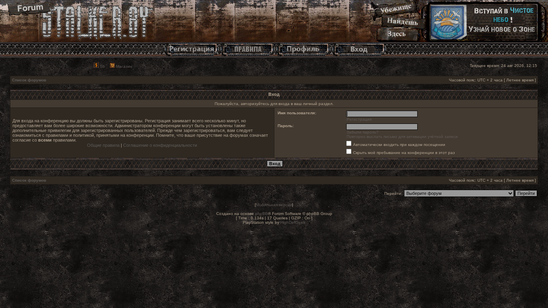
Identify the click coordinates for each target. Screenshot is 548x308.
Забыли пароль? (363, 132)
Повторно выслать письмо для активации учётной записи (402, 136)
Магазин (123, 66)
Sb (102, 66)
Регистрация (359, 119)
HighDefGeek (292, 222)
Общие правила (103, 145)
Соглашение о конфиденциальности (160, 145)
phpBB (261, 213)
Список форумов (29, 80)
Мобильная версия (274, 205)
